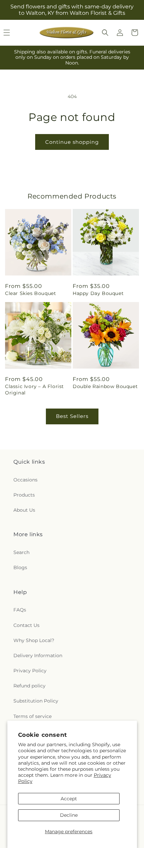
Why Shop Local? (33, 640)
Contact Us (26, 625)
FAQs (19, 610)
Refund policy (29, 686)
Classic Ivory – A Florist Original (34, 389)
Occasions (25, 480)
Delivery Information (37, 655)
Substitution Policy (35, 701)
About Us (24, 510)
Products (24, 495)
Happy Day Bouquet (98, 293)
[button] (105, 32)
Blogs (20, 567)
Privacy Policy (30, 671)
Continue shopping (72, 142)
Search (21, 552)
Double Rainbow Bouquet (105, 386)
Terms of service (32, 716)
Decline (69, 815)
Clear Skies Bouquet (30, 293)
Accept (69, 799)
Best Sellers (72, 416)
